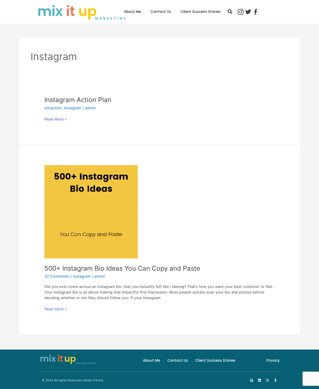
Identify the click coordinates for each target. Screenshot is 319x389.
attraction (53, 108)
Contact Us (160, 11)
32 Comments (56, 276)
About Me (132, 11)
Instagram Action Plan (77, 100)
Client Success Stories (201, 11)
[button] (230, 11)
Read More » (55, 118)
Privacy (273, 360)
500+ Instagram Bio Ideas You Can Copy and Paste (122, 268)
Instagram (72, 108)
